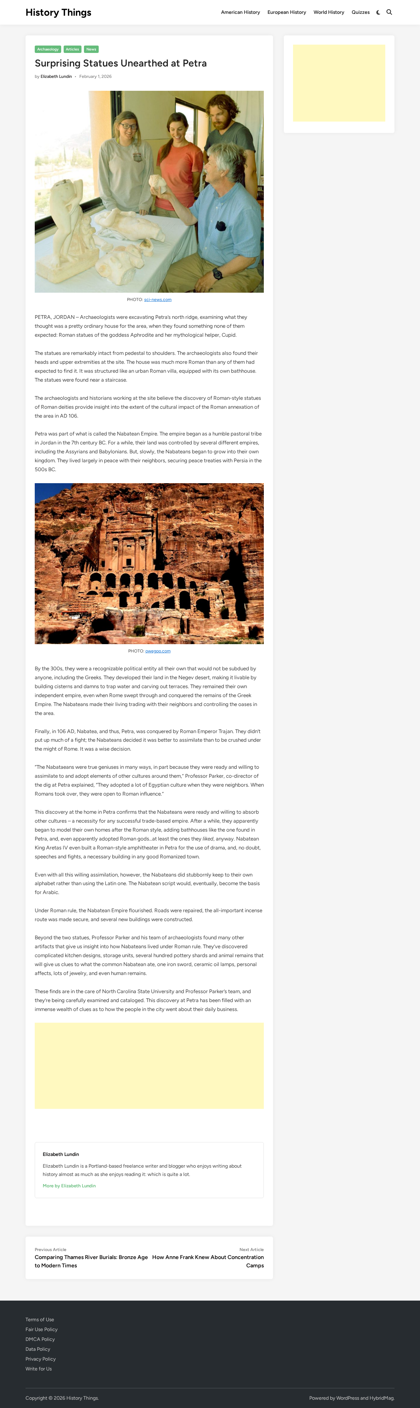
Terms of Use (40, 1319)
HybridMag (382, 1398)
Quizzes (361, 12)
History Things (58, 12)
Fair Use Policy (41, 1329)
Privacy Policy (41, 1359)
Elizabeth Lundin (56, 76)
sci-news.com (158, 299)
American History (240, 12)
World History (329, 12)
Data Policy (38, 1349)
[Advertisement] (149, 1066)
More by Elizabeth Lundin (69, 1186)
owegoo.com (158, 651)
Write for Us (39, 1369)
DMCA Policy (40, 1339)
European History (286, 12)
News (91, 49)
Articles (72, 49)
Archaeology (48, 49)
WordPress (347, 1398)
